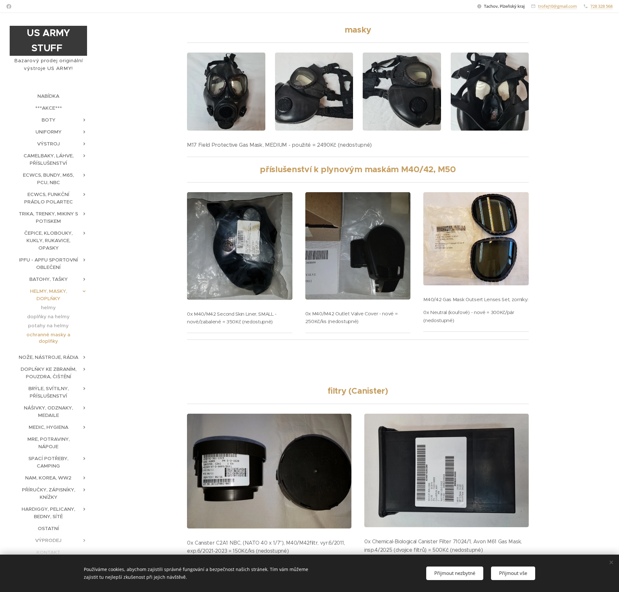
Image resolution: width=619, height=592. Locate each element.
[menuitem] (48, 96)
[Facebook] (9, 6)
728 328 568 (601, 6)
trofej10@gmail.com (557, 6)
